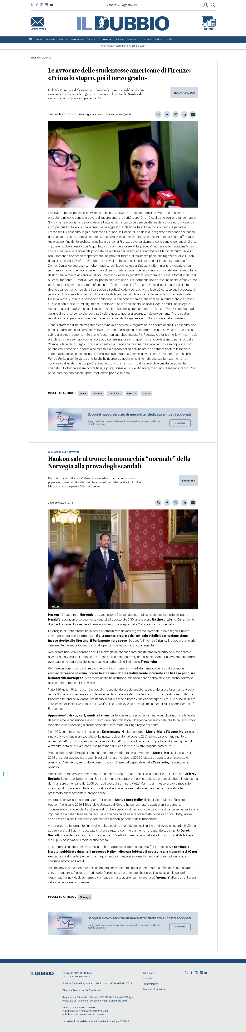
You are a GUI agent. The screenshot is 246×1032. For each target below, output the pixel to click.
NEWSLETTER (38, 28)
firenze (131, 393)
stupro (146, 393)
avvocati (97, 393)
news (83, 393)
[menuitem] (38, 39)
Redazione (188, 480)
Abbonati (210, 29)
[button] (206, 5)
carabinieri (115, 393)
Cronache (46, 57)
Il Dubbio (35, 57)
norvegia (85, 897)
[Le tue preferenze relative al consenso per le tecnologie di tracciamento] (3, 774)
